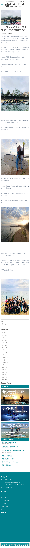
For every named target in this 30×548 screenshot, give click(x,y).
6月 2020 (4, 345)
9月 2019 (4, 365)
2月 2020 (4, 352)
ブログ (3, 509)
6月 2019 (4, 372)
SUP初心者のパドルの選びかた (10, 446)
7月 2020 (4, 342)
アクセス (3, 503)
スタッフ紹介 (4, 498)
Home (2, 495)
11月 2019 (5, 360)
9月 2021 (4, 335)
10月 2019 (5, 362)
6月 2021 (4, 340)
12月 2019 (5, 357)
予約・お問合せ (5, 506)
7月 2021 (4, 337)
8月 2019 (4, 367)
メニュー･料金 (5, 500)
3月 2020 (4, 350)
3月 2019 (4, 380)
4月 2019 (4, 377)
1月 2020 (4, 355)
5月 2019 (4, 375)
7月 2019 (4, 370)
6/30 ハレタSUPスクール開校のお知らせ (13, 450)
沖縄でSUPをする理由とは (9, 442)
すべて (4, 332)
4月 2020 (4, 347)
